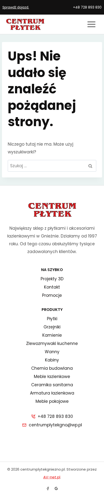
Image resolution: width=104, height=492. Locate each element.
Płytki (52, 319)
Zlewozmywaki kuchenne (52, 343)
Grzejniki (52, 327)
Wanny (52, 352)
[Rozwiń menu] (91, 24)
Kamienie (52, 335)
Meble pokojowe (52, 401)
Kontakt (52, 287)
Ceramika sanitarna (52, 385)
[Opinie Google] (56, 488)
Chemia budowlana (52, 368)
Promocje (52, 295)
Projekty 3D (52, 279)
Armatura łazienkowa (52, 393)
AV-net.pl (51, 477)
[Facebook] (48, 488)
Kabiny (52, 360)
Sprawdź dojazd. (15, 7)
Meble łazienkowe (52, 376)
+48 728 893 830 (87, 7)
